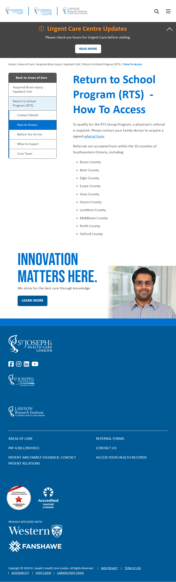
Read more (88, 49)
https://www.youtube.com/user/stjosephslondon (35, 364)
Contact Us (106, 448)
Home (12, 64)
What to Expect (27, 144)
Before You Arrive (29, 134)
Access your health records (121, 458)
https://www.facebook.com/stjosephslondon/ (11, 364)
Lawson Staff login (70, 573)
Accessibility (20, 573)
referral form (94, 137)
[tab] (168, 11)
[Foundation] (43, 11)
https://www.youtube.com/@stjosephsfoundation (35, 396)
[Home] (14, 11)
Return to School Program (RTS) (102, 64)
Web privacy (109, 568)
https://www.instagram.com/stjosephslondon (19, 364)
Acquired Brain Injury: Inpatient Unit (58, 64)
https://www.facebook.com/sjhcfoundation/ (11, 396)
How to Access (27, 125)
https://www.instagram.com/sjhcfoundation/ (19, 396)
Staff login (43, 573)
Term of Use (132, 568)
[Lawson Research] (75, 11)
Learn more (32, 301)
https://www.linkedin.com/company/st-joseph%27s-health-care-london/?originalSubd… (27, 364)
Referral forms (110, 439)
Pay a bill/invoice (23, 448)
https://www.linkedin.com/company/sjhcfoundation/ (27, 396)
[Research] (62, 411)
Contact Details (27, 115)
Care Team (24, 153)
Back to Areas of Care (31, 78)
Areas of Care (26, 64)
